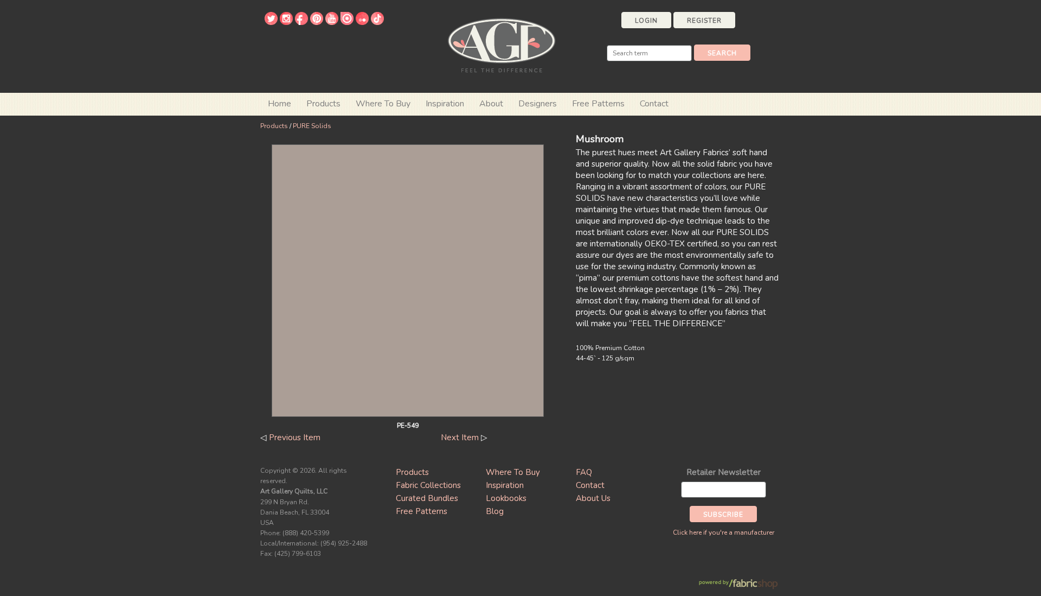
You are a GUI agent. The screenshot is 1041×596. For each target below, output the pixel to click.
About (491, 104)
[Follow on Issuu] (347, 22)
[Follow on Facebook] (301, 22)
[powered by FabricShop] (738, 584)
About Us (593, 498)
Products (274, 126)
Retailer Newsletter (723, 472)
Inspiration (445, 104)
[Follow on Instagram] (286, 22)
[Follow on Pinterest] (316, 22)
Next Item (460, 437)
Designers (537, 104)
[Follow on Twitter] (271, 22)
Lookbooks (506, 498)
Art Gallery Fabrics (501, 44)
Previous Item (294, 437)
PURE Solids (312, 126)
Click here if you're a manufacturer (723, 532)
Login (646, 20)
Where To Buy (513, 472)
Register (704, 20)
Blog (495, 511)
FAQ (584, 472)
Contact (654, 104)
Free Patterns (598, 104)
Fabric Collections (428, 485)
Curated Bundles (427, 498)
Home (279, 104)
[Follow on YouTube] (331, 22)
